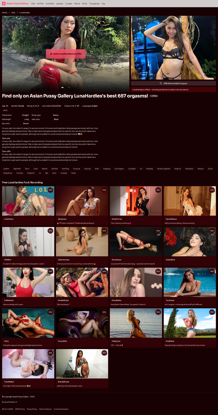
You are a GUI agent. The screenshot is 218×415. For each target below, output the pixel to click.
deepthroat (7, 173)
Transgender (94, 3)
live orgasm (119, 169)
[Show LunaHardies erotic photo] (62, 87)
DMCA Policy (20, 409)
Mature (77, 3)
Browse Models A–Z (9, 402)
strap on (177, 169)
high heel (17, 169)
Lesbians (59, 3)
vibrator (201, 169)
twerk (73, 173)
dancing (87, 169)
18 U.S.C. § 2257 (7, 409)
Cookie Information (61, 409)
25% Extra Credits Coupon (176, 84)
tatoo (27, 169)
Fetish (84, 3)
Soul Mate (50, 3)
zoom (210, 169)
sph (46, 173)
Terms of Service (45, 409)
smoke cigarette (163, 169)
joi (40, 173)
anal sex (55, 169)
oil (141, 169)
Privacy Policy (32, 409)
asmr (54, 173)
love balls (132, 169)
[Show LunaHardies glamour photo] (69, 87)
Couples (68, 3)
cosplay (64, 173)
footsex (20, 173)
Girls (33, 3)
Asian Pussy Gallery (15, 3)
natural (44, 169)
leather (6, 169)
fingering (106, 169)
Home (4, 12)
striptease (189, 169)
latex (36, 169)
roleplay (149, 169)
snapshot (31, 173)
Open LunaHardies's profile (69, 55)
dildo (97, 169)
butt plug (65, 169)
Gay (103, 3)
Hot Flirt (40, 3)
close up (76, 169)
